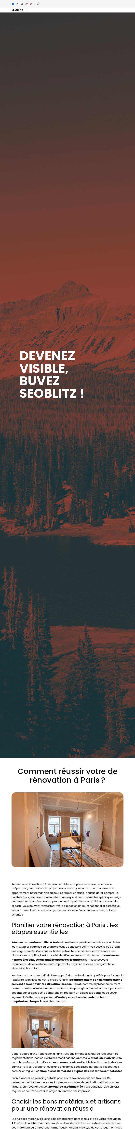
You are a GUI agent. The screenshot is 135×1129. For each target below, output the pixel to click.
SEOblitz (17, 10)
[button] (38, 3)
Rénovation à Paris (50, 1054)
